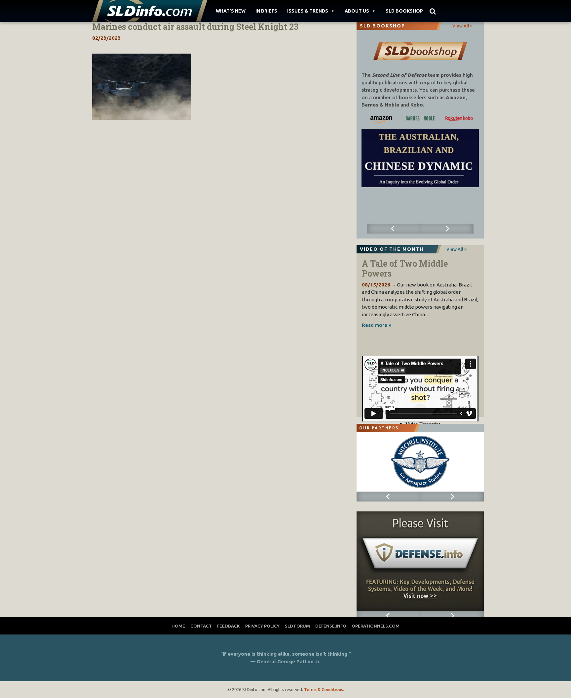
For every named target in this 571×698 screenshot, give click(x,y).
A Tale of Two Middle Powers (405, 268)
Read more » (376, 325)
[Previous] (393, 229)
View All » (462, 25)
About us (357, 11)
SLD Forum (297, 626)
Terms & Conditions (323, 689)
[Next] (447, 229)
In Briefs (266, 11)
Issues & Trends (307, 11)
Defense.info (330, 626)
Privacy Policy (262, 626)
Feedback (228, 626)
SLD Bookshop (404, 11)
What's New (231, 11)
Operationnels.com (376, 626)
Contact (201, 626)
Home (178, 626)
